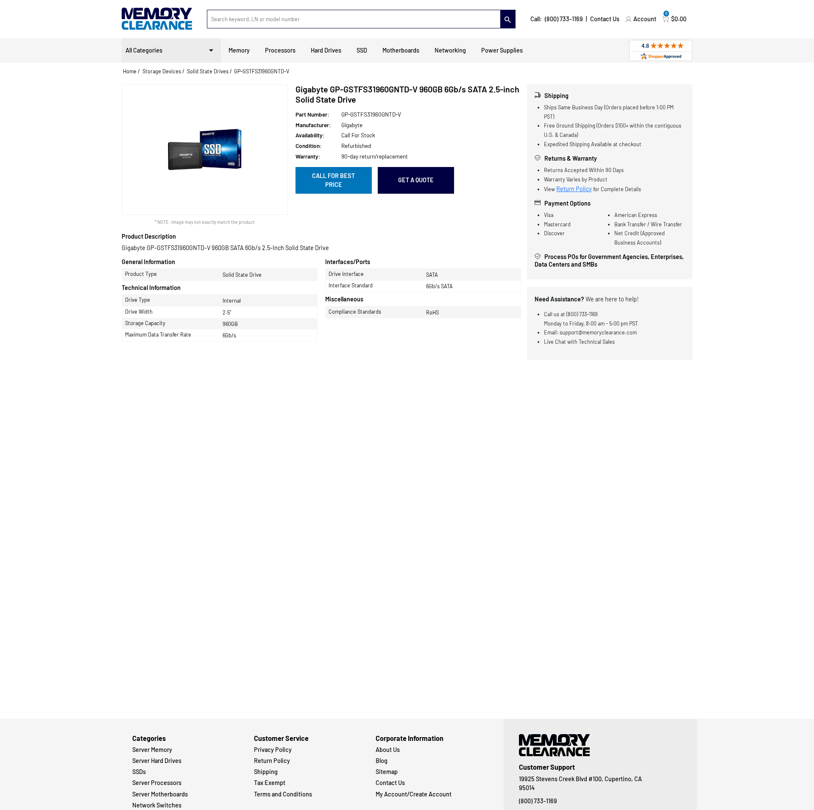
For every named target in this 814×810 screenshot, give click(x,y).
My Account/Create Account (414, 794)
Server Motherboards (160, 794)
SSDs (139, 771)
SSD (362, 50)
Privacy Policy (273, 749)
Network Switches (156, 805)
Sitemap (387, 771)
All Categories (143, 50)
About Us (388, 749)
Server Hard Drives (156, 760)
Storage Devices (161, 71)
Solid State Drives (208, 71)
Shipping (266, 771)
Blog (381, 760)
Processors (280, 50)
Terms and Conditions (283, 794)
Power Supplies (502, 50)
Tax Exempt (269, 782)
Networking (450, 50)
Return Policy (574, 188)
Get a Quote (416, 180)
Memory (239, 50)
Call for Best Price (333, 180)
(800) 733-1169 (564, 18)
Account (644, 18)
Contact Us (604, 18)
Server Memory (152, 749)
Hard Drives (326, 50)
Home (130, 71)
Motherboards (400, 50)
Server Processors (156, 782)
